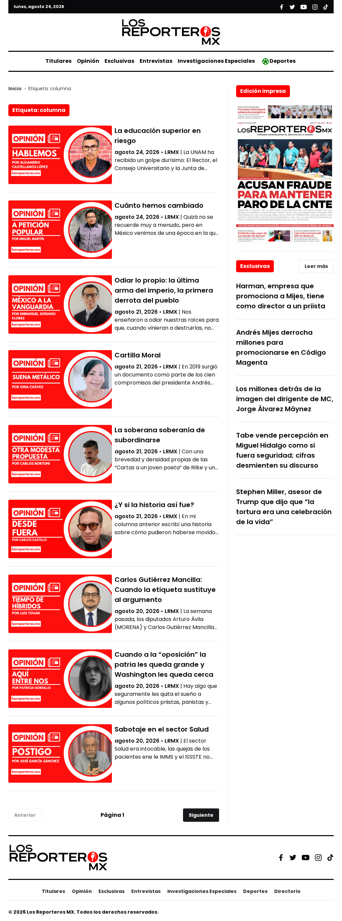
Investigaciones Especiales (216, 61)
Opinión (88, 61)
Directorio (287, 891)
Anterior (25, 815)
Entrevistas (156, 61)
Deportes (283, 61)
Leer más (316, 266)
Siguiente (201, 815)
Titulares (58, 61)
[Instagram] (318, 858)
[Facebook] (281, 858)
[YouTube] (306, 857)
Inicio (15, 88)
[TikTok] (330, 858)
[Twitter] (293, 858)
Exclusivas (119, 61)
